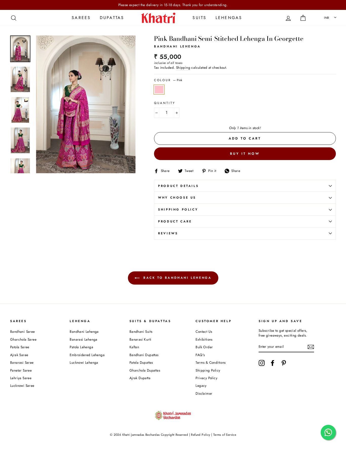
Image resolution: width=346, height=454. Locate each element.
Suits (199, 18)
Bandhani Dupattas (144, 354)
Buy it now (245, 153)
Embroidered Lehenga (87, 354)
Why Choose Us (177, 197)
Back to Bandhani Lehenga (177, 277)
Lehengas (229, 18)
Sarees (81, 18)
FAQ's (200, 354)
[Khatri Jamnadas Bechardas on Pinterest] (284, 363)
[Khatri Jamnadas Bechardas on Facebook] (273, 363)
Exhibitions (204, 339)
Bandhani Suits (140, 331)
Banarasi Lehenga (83, 339)
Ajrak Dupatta (139, 377)
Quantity (165, 103)
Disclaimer (204, 393)
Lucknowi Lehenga (84, 362)
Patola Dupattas (141, 362)
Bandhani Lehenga (84, 331)
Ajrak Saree (19, 354)
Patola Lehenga (81, 347)
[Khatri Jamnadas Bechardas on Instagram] (262, 363)
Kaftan (134, 347)
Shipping (183, 67)
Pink (159, 89)
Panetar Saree (21, 370)
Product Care (175, 221)
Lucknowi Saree (22, 385)
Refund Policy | (201, 434)
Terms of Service (224, 434)
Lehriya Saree (20, 377)
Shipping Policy (178, 209)
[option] (173, 5)
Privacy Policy (206, 377)
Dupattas (112, 18)
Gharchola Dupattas (144, 370)
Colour (168, 80)
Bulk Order (204, 347)
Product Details (178, 186)
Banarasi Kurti (140, 339)
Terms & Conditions (210, 362)
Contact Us (204, 331)
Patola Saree (19, 347)
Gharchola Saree (23, 339)
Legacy (201, 385)
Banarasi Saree (22, 362)
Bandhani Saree (22, 331)
